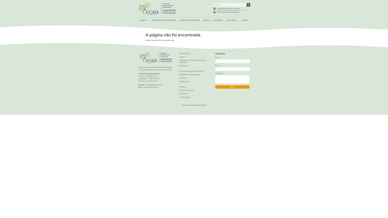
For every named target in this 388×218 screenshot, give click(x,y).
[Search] (248, 5)
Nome (217, 57)
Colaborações (184, 97)
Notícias (182, 87)
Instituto (143, 20)
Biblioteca (183, 94)
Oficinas (206, 20)
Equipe (182, 57)
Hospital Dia (218, 20)
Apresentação (184, 53)
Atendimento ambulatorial (189, 20)
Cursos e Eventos (186, 90)
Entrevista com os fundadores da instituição (192, 61)
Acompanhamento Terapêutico (164, 20)
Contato (245, 20)
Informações (231, 20)
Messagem (219, 73)
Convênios (183, 66)
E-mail (217, 65)
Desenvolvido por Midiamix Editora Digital (194, 105)
